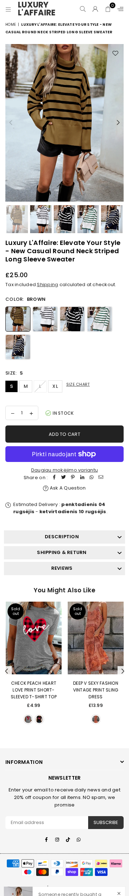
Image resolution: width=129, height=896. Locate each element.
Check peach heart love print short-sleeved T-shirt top (34, 690)
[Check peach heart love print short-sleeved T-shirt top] (34, 638)
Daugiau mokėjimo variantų (64, 470)
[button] (108, 9)
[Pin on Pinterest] (72, 478)
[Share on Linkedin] (82, 478)
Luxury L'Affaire (39, 9)
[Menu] (8, 9)
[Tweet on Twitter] (63, 478)
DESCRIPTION (62, 536)
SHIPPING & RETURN (61, 552)
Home (10, 24)
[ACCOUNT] (95, 9)
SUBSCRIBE (106, 822)
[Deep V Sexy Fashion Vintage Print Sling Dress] (96, 638)
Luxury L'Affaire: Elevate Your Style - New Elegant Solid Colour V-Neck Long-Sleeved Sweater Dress (77, 868)
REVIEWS (62, 568)
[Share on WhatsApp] (91, 478)
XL (55, 386)
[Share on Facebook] (54, 478)
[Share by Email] (100, 478)
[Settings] (119, 9)
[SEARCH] (83, 9)
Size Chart (78, 384)
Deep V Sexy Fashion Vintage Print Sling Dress (96, 690)
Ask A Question (67, 488)
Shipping (47, 284)
